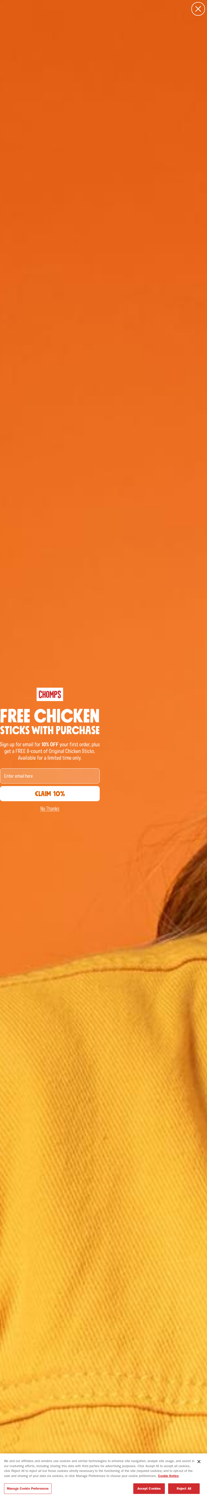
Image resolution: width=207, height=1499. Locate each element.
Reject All (184, 1488)
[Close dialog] (198, 9)
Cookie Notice (168, 1476)
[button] (49, 808)
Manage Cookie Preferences (28, 1488)
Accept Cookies (149, 1488)
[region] (103, 1476)
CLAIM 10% (50, 793)
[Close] (198, 1461)
